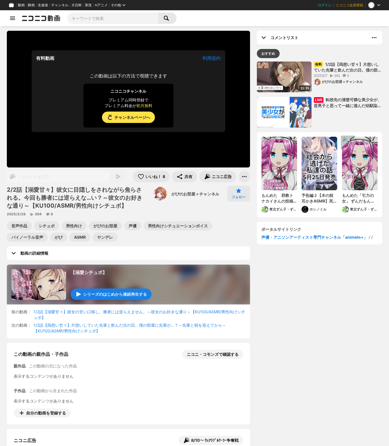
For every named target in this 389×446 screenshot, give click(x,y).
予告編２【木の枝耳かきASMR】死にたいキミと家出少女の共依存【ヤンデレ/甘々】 (319, 198)
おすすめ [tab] (268, 53)
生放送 (43, 5)
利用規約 (211, 58)
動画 (21, 5)
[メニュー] (244, 176)
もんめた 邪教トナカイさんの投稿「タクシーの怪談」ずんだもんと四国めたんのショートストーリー (277, 198)
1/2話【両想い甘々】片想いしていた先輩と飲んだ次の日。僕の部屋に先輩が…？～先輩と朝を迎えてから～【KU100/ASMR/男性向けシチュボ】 (130, 328)
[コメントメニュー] (374, 37)
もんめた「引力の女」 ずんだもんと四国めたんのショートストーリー (358, 198)
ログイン (324, 5)
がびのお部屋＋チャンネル (195, 193)
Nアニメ (101, 5)
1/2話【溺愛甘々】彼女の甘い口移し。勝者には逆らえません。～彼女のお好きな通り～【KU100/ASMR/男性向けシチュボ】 (139, 314)
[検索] (167, 18)
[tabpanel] (319, 139)
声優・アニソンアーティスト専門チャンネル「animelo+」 (314, 237)
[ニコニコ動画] (41, 18)
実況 (88, 5)
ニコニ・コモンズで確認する (213, 354)
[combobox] (112, 18)
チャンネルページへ (132, 117)
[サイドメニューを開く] (12, 18)
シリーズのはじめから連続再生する (115, 294)
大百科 (76, 5)
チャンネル (59, 5)
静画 (31, 5)
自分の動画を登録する (46, 412)
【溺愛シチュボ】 (89, 272)
